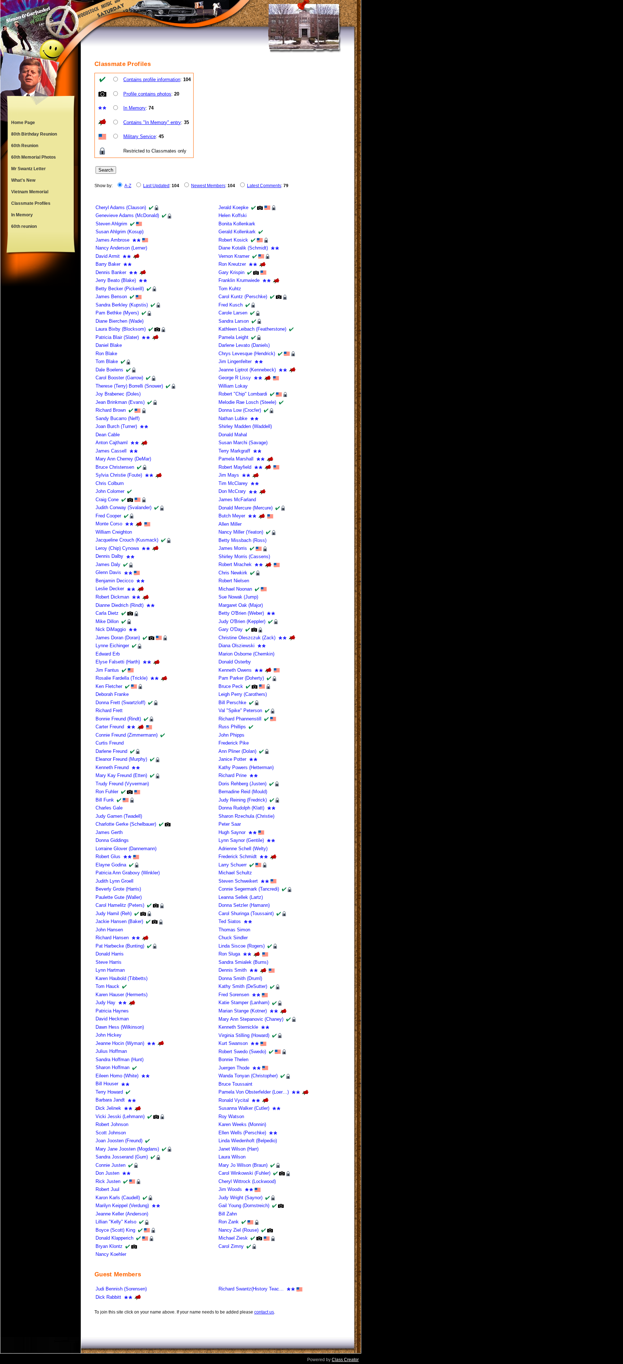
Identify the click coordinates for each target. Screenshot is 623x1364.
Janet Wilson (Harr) (238, 1149)
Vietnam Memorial (29, 191)
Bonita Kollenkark (236, 223)
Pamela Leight (233, 337)
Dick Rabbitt (108, 1297)
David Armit (108, 256)
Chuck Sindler (233, 937)
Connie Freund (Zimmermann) (127, 735)
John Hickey (108, 1035)
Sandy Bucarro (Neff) (118, 418)
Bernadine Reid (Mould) (242, 791)
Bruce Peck (230, 686)
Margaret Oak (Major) (240, 605)
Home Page (23, 122)
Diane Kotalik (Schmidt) (243, 248)
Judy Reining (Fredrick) (242, 800)
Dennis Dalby (109, 556)
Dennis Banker (111, 272)
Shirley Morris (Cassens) (244, 556)
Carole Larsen (232, 312)
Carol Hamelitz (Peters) (120, 905)
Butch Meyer (231, 515)
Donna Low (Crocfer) (239, 410)
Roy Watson (231, 1116)
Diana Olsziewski (236, 645)
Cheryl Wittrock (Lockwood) (247, 1181)
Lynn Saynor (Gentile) (241, 840)
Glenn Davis (108, 572)
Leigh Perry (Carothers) (242, 694)
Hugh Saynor (232, 832)
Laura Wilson (232, 1157)
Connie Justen (110, 1165)
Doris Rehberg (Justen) (242, 783)
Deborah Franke (112, 694)
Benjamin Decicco (114, 580)
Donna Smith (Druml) (240, 978)
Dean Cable (108, 434)
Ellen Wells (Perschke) (242, 1132)
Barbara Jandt (110, 1100)
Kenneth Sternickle (238, 1027)
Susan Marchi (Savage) (243, 442)
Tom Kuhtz (229, 288)
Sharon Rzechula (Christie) (246, 816)
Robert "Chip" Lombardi (242, 394)
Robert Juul (107, 1189)
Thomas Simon (234, 929)
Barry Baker (108, 264)
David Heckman (112, 1018)
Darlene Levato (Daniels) (244, 345)
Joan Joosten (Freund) (119, 1140)
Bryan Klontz (109, 1246)
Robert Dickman (112, 597)
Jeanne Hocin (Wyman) (120, 1043)
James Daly (108, 564)
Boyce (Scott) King (115, 1230)
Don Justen (107, 1173)
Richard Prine (232, 775)
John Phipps (231, 735)
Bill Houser (107, 1083)
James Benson (111, 296)
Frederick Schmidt (237, 856)
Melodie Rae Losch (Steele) (247, 402)
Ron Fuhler (107, 791)
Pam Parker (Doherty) (241, 678)
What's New (23, 180)
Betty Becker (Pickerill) (120, 288)
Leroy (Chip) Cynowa (117, 548)
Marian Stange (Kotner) (242, 1011)
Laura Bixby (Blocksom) (121, 329)
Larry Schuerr (232, 865)
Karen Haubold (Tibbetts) (121, 978)
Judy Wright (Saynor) (240, 1197)
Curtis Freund (110, 743)
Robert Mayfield (234, 467)
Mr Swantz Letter (28, 168)
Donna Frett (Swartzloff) (120, 702)
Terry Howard (109, 1092)
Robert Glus (108, 856)
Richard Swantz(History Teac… (251, 1289)
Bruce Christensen (115, 467)
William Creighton (114, 532)
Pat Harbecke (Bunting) (120, 946)
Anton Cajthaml (112, 442)
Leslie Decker (110, 588)
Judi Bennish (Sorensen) (121, 1289)
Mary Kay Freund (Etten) (121, 775)
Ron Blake (106, 353)
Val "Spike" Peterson (240, 710)
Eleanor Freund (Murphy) (121, 759)
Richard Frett (109, 710)
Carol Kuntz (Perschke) (242, 296)
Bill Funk (105, 800)
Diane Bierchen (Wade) (119, 321)
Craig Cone (107, 499)
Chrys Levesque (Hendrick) (246, 353)
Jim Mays (228, 475)
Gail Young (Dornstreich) (243, 1205)
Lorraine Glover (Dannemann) (126, 848)
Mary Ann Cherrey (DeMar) (123, 459)
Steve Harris (108, 962)
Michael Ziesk (233, 1238)
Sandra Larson (233, 321)
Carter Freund (110, 726)
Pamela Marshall (235, 459)
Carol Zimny (231, 1246)
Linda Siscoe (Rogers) (241, 946)
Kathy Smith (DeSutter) (242, 986)
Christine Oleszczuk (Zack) (246, 637)
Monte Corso (109, 523)
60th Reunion (24, 145)
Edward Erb (108, 654)
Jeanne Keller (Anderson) (122, 1214)
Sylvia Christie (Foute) (119, 475)
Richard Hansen (112, 937)
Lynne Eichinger (112, 645)
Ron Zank (228, 1221)
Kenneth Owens (235, 670)
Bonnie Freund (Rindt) (118, 718)
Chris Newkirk (232, 572)
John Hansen (109, 929)
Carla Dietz (107, 613)
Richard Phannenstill (239, 718)
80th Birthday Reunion (34, 134)
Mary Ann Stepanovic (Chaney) (250, 1019)
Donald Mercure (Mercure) (245, 508)
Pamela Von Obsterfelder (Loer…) (253, 1092)
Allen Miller (230, 524)
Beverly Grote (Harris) (118, 889)
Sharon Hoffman (112, 1067)
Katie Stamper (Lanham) (243, 1002)
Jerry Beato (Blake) (116, 280)
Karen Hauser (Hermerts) (121, 994)
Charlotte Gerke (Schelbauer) (126, 824)
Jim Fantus (107, 670)
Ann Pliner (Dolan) (237, 751)
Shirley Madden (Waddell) (245, 426)
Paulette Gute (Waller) (119, 897)
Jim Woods (230, 1189)
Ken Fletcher (109, 686)
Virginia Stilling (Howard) (243, 1035)
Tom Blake (107, 361)
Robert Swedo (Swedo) (242, 1051)
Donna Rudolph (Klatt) (241, 808)
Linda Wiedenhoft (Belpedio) (247, 1140)
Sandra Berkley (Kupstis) (122, 305)
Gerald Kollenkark (237, 231)
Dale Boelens (109, 369)
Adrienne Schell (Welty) (243, 848)
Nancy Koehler (111, 1254)
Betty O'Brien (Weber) (241, 613)
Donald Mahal (232, 434)
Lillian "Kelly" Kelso (116, 1221)
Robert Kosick (233, 240)
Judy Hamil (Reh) (114, 913)
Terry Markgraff (234, 451)
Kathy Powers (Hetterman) (246, 767)
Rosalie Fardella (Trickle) (121, 678)
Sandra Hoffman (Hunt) (119, 1059)
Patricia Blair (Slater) (117, 337)
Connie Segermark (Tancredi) (248, 889)
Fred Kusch (230, 305)
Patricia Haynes (112, 1011)
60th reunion (24, 226)
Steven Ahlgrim (111, 223)
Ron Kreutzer (232, 264)
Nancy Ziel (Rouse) (238, 1230)
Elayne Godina (111, 865)
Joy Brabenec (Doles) (118, 394)
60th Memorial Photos (33, 157)
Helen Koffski (232, 215)
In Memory (22, 214)
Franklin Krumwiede (239, 280)
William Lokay (233, 386)
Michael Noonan (235, 589)
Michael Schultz (235, 872)
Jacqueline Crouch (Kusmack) (127, 540)
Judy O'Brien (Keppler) (241, 621)
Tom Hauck (107, 986)
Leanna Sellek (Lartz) (240, 897)
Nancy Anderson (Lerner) (121, 248)
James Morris (232, 548)
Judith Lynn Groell (114, 881)
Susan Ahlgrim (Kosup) (119, 231)
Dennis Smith (232, 970)
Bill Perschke (232, 702)
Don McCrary (232, 491)
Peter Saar (229, 824)
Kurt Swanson (233, 1043)
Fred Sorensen (233, 994)
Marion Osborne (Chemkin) (246, 654)
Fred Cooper (108, 515)
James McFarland (237, 499)
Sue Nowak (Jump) (238, 597)
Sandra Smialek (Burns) (243, 962)
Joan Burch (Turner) (116, 426)
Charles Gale (109, 808)
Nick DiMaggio (111, 629)
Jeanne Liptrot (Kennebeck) (247, 369)
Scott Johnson (111, 1132)
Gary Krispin (231, 272)
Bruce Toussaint (235, 1084)
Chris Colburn (110, 483)
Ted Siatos (229, 921)
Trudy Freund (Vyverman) (122, 783)
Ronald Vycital (233, 1100)
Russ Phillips (232, 726)
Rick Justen (108, 1181)
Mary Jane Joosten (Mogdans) (127, 1149)
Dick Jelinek (108, 1108)
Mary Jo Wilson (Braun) (243, 1165)
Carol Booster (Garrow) (119, 377)
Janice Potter (232, 759)
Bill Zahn (227, 1214)
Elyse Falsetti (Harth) (118, 662)
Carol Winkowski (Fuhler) (244, 1173)
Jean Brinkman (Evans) (120, 402)
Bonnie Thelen (233, 1059)
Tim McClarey (233, 483)
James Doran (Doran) (118, 637)
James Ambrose (112, 240)
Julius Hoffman (111, 1051)
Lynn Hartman (110, 970)
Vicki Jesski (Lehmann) (120, 1116)
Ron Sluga (229, 954)
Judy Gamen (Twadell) (119, 816)
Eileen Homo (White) (117, 1075)
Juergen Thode (233, 1068)
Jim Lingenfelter (235, 361)
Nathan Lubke (232, 418)
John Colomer (110, 491)
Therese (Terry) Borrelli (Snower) (129, 386)
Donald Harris (110, 954)
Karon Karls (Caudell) (118, 1197)
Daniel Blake (109, 345)
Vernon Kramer (233, 256)
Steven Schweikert (238, 881)
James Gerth (109, 832)
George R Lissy (234, 377)
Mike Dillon (107, 621)
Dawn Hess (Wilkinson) (120, 1027)
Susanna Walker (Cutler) (243, 1108)
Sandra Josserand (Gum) (122, 1157)
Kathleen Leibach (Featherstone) (252, 329)
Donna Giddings (112, 840)
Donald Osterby (234, 662)
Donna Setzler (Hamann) (244, 905)
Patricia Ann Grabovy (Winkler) (128, 872)
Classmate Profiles (30, 203)
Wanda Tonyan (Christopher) (248, 1075)
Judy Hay (105, 1002)
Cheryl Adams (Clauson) (121, 207)
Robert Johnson (112, 1124)
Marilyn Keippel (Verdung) (122, 1205)
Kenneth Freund (112, 767)
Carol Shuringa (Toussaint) (246, 913)
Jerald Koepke (233, 207)
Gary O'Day (230, 629)
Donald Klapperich (114, 1238)
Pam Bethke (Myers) (117, 312)
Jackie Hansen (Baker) (119, 921)
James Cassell (111, 451)
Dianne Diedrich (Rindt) (119, 605)
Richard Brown (111, 410)
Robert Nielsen (233, 580)
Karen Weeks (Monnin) (242, 1124)
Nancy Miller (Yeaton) (240, 532)
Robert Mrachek (235, 564)
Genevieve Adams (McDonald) (127, 215)
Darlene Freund (111, 751)
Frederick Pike (233, 743)
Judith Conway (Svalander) (123, 507)
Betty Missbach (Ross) (242, 540)
